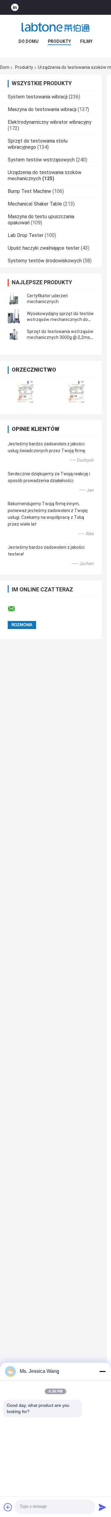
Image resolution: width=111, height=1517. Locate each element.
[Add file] (8, 1507)
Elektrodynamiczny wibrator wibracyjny (50, 122)
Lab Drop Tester (25, 235)
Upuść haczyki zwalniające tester (44, 248)
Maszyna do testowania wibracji (42, 109)
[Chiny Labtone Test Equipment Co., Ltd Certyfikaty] (25, 391)
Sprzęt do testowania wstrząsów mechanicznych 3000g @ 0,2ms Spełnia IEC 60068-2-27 (60, 337)
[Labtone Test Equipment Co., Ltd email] (15, 609)
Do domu (28, 41)
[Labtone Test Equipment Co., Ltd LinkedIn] (14, 7)
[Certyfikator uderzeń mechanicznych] (14, 298)
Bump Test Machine (29, 191)
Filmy (86, 41)
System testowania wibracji (38, 97)
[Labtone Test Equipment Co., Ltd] (55, 27)
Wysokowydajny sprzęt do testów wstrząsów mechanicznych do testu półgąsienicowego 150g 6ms (61, 319)
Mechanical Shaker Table (35, 204)
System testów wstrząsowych (41, 160)
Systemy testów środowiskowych (45, 261)
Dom (4, 67)
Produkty (59, 41)
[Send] (102, 1507)
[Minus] (102, 1371)
